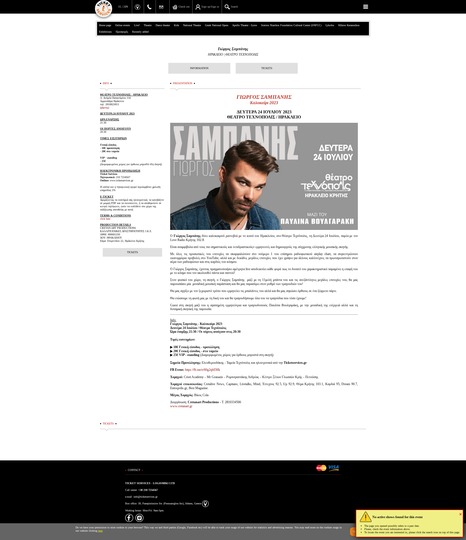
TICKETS (266, 68)
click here (105, 218)
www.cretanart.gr (181, 406)
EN (126, 6)
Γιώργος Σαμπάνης (233, 49)
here (100, 530)
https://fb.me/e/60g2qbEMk (202, 370)
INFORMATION (199, 68)
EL (120, 6)
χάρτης (104, 107)
